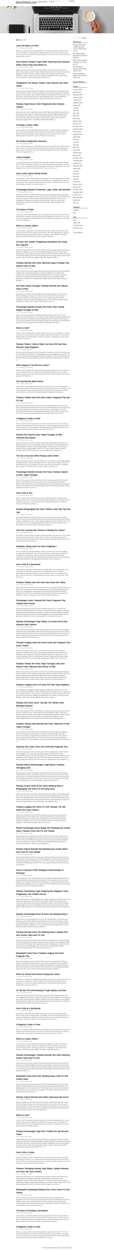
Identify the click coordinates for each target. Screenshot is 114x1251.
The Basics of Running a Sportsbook (32, 1210)
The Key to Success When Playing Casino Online (37, 456)
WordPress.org (77, 228)
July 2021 (76, 202)
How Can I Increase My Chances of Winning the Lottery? (40, 530)
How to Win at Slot (24, 493)
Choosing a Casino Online (27, 125)
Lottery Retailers (23, 157)
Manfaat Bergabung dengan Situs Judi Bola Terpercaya (79, 75)
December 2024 (77, 94)
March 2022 (76, 181)
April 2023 (76, 147)
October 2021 (77, 195)
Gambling (76, 210)
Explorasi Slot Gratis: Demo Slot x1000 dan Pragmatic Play (42, 747)
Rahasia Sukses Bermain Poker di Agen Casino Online (80, 68)
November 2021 (77, 192)
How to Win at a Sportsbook (28, 564)
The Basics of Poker (25, 209)
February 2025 (77, 89)
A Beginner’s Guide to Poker (28, 418)
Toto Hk (51, 1)
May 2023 (76, 145)
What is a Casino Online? (27, 1039)
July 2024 (76, 108)
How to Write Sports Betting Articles (31, 173)
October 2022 (77, 163)
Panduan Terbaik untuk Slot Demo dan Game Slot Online (40, 582)
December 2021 (77, 189)
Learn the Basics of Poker (27, 46)
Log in (75, 220)
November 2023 (77, 129)
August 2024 (76, 105)
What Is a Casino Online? (27, 226)
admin (31, 48)
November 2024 (77, 97)
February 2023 (77, 152)
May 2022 (76, 176)
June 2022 (76, 173)
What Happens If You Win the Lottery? (32, 365)
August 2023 (76, 137)
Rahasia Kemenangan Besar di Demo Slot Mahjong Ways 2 (42, 914)
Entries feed (76, 222)
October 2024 (77, 100)
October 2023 (77, 131)
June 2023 (76, 142)
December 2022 (77, 158)
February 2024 (77, 121)
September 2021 (78, 197)
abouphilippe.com (26, 2)
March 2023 (76, 150)
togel (74, 212)
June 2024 (76, 110)
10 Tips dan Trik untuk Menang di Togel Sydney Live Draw (41, 990)
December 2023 (77, 126)
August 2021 (76, 200)
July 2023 (76, 139)
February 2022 (77, 184)
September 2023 (78, 134)
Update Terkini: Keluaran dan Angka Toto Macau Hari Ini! (80, 62)
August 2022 (76, 168)
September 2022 (78, 166)
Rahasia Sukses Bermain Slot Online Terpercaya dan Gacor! (42, 1097)
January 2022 (77, 187)
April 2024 (76, 116)
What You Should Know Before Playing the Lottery (38, 974)
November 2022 (77, 160)
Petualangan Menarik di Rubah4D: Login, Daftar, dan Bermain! (43, 189)
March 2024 (76, 118)
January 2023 (77, 155)
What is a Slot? (23, 328)
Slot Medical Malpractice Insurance (31, 141)
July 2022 (76, 171)
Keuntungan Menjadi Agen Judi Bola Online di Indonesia (80, 55)
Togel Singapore (78, 232)
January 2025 (77, 92)
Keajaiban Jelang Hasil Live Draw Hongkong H (36, 546)
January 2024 (77, 124)
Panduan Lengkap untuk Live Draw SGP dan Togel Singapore (42, 685)
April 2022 (76, 179)
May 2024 (76, 113)
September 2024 (78, 102)
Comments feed (78, 225)
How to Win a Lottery (25, 1152)
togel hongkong (42, 1)
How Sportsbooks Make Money (29, 381)
